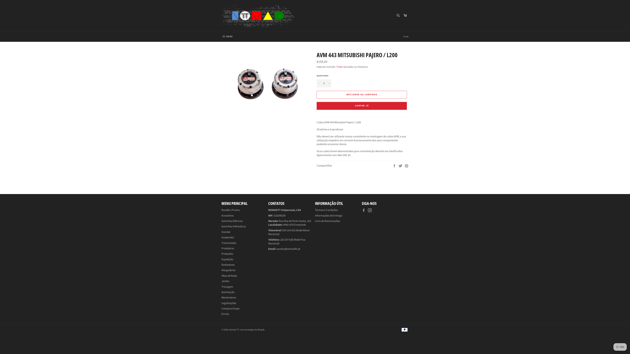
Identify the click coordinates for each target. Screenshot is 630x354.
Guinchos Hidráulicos (233, 226)
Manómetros (228, 298)
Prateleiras (227, 248)
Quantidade (322, 76)
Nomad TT (234, 329)
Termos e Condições (326, 210)
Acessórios (227, 216)
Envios (225, 314)
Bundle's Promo (230, 210)
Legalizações (228, 303)
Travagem (227, 287)
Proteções (227, 254)
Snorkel (225, 232)
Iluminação (227, 292)
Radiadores (228, 265)
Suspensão (227, 237)
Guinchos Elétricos (232, 221)
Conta (406, 36)
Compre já (362, 105)
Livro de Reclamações (327, 221)
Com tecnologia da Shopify (252, 329)
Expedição (227, 259)
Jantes (225, 281)
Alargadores (228, 270)
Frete (339, 67)
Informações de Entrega (328, 216)
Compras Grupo (230, 309)
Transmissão (228, 243)
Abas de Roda (229, 276)
